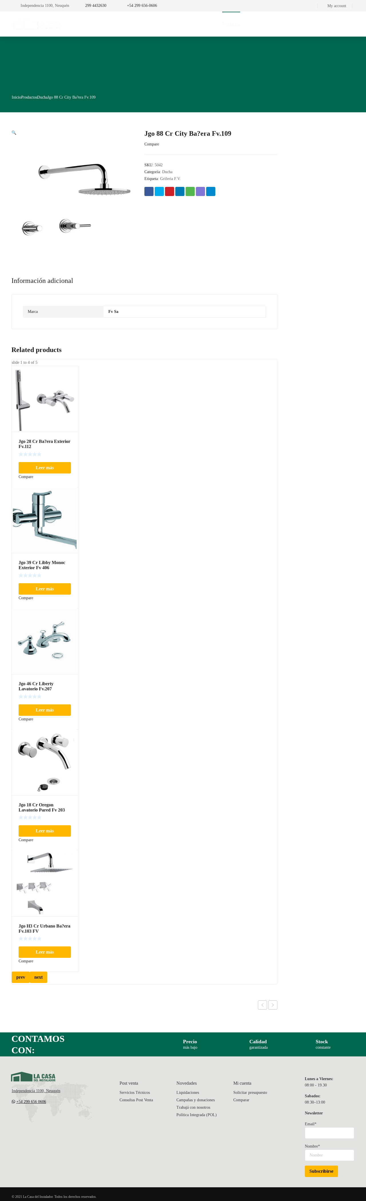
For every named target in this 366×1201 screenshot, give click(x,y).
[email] (14, 1118)
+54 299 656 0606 (31, 1102)
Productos (29, 97)
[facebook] (25, 1118)
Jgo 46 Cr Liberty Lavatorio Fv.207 (36, 686)
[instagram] (36, 1118)
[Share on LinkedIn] (179, 191)
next (38, 977)
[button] (13, 133)
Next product (272, 1005)
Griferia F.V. (170, 179)
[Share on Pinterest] (169, 191)
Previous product (262, 1005)
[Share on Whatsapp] (190, 191)
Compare (151, 144)
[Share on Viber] (200, 191)
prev (20, 977)
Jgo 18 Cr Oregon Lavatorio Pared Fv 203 (42, 807)
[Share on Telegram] (210, 191)
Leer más (45, 467)
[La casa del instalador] (37, 24)
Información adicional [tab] (42, 280)
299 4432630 (95, 5)
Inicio (16, 97)
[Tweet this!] (159, 191)
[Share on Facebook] (149, 191)
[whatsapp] (48, 1118)
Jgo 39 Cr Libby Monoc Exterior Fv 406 (42, 565)
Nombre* (312, 1146)
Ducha (42, 97)
